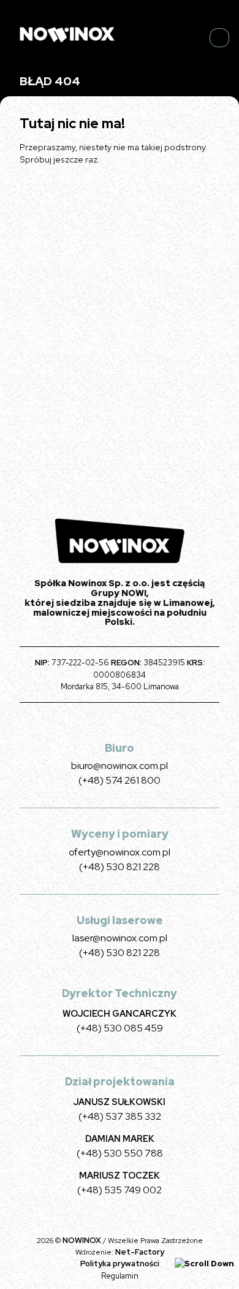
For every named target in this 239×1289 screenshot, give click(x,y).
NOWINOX (83, 1240)
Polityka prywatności (119, 1263)
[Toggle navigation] (219, 38)
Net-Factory (139, 1252)
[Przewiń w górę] (204, 1263)
